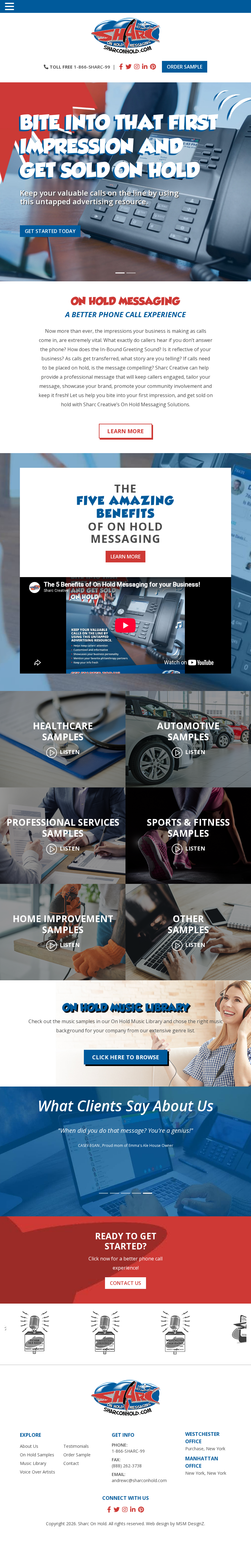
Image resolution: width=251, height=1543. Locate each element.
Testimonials (76, 1446)
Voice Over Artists (37, 1472)
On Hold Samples (37, 1455)
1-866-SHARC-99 (92, 67)
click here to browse (125, 1057)
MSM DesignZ (190, 1523)
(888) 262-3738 (127, 1466)
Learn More (125, 431)
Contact (71, 1463)
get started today (50, 231)
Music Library (33, 1463)
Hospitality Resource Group (142, 1167)
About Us (29, 1446)
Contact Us (125, 1283)
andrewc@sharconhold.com (139, 1480)
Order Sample (184, 66)
